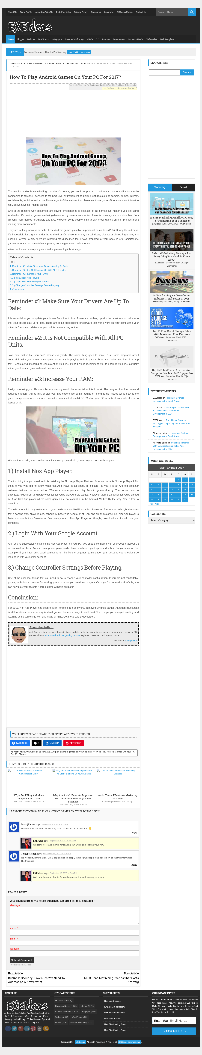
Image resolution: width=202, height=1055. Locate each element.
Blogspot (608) (88, 1011)
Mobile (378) (60, 1022)
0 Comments (185, 224)
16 (185, 489)
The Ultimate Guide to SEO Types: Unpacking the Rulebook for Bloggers (171, 423)
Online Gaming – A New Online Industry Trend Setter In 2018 (171, 297)
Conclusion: (18, 289)
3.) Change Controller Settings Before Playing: (35, 285)
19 (158, 495)
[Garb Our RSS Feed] (46, 1032)
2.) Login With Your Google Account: (30, 281)
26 (158, 499)
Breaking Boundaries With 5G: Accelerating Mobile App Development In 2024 (171, 410)
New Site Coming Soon (114, 1024)
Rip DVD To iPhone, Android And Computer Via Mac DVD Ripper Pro (172, 371)
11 (152, 489)
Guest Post (55, 63)
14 (172, 489)
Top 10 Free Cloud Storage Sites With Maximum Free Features (172, 332)
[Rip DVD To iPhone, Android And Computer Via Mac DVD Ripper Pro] (171, 367)
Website (14, 948)
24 (192, 495)
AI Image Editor (160, 433)
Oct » (157, 504)
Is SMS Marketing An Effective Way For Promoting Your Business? (171, 219)
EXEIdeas (18, 801)
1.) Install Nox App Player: (25, 277)
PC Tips (70, 63)
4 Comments (185, 301)
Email (14, 938)
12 (158, 489)
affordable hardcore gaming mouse (62, 635)
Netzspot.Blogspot (112, 1001)
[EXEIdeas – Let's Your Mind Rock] (30, 32)
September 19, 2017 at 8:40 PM (63, 873)
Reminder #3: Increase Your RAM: (30, 273)
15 (178, 489)
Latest (183, 187)
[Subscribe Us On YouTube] (39, 1032)
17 (192, 489)
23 (185, 495)
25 (152, 499)
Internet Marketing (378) (81, 1022)
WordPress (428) (79, 1017)
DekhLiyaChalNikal (113, 1018)
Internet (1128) (87, 1006)
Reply (134, 832)
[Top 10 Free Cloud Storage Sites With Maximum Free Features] (171, 328)
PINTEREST (75, 743)
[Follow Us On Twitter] (14, 1032)
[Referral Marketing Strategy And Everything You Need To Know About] (171, 250)
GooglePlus (131, 640)
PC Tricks (81, 63)
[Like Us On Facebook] (8, 1032)
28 (172, 499)
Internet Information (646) (66, 1011)
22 (178, 495)
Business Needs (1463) (66, 1006)
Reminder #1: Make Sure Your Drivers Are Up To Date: (40, 266)
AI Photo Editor (160, 443)
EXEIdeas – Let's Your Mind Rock (28, 63)
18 (152, 495)
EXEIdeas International (114, 1012)
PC (64, 63)
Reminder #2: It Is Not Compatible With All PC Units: (39, 270)
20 (165, 495)
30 (185, 499)
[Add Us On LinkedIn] (27, 1032)
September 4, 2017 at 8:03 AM (63, 841)
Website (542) (61, 1017)
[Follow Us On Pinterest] (33, 1032)
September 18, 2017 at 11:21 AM (57, 854)
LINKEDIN (54, 743)
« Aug (150, 504)
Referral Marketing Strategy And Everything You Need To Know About (172, 256)
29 (178, 499)
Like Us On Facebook (79, 52)
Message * (15, 905)
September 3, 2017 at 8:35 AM (55, 824)
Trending (159, 187)
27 (165, 499)
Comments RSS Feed (21, 964)
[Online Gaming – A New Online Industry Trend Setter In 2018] (171, 292)
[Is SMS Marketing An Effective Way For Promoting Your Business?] (171, 214)
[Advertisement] (73, 112)
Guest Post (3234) (63, 1000)
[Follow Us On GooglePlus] (21, 1032)
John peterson (28, 853)
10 (192, 485)
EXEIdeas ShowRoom (114, 1007)
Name (14, 928)
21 (172, 495)
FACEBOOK (21, 743)
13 (165, 489)
